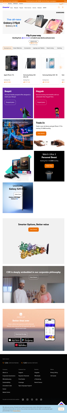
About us (5, 372)
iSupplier (36, 372)
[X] (32, 399)
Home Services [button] (27, 7)
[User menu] (62, 7)
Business (10, 3)
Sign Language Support (25, 385)
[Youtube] (36, 399)
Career (4, 389)
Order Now (49, 166)
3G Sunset (53, 376)
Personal (5, 3)
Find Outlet (22, 379)
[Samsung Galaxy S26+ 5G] (50, 69)
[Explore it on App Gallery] (21, 345)
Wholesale (15, 3)
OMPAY (44, 7)
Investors (21, 3)
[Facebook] (23, 399)
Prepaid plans (41, 102)
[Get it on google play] (27, 340)
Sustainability (6, 382)
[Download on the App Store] (14, 340)
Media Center (6, 392)
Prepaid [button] (21, 7)
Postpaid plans (10, 102)
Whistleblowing (7, 379)
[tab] (7, 48)
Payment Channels (24, 376)
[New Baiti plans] (18, 134)
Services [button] (34, 7)
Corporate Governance (9, 376)
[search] (58, 7)
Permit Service (38, 382)
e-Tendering (37, 379)
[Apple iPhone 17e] (12, 69)
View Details (9, 127)
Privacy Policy (54, 372)
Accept (61, 409)
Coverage (21, 382)
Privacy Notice (16, 410)
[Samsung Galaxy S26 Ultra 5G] (31, 69)
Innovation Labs (7, 385)
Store (11, 7)
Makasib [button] (40, 7)
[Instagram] (27, 399)
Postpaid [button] (16, 7)
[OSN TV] (18, 166)
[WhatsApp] (41, 399)
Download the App (21, 334)
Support (21, 372)
